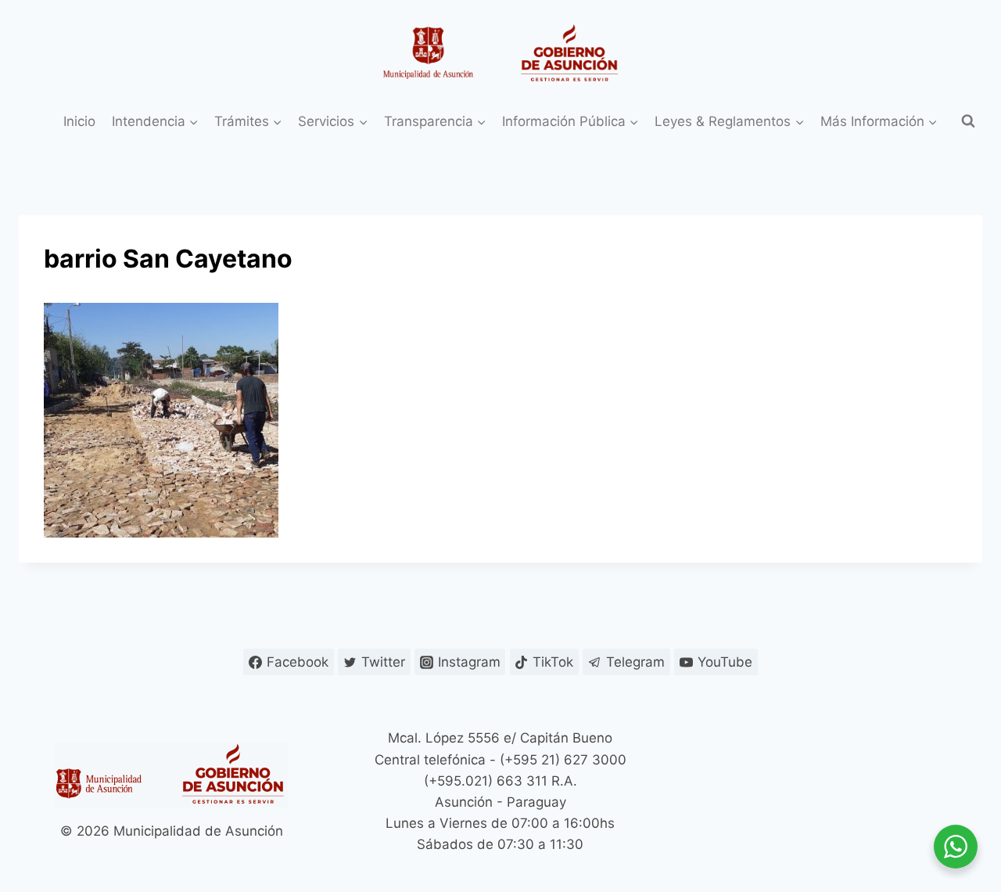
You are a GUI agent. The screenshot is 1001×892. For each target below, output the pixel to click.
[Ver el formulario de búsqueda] (968, 121)
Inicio (79, 121)
